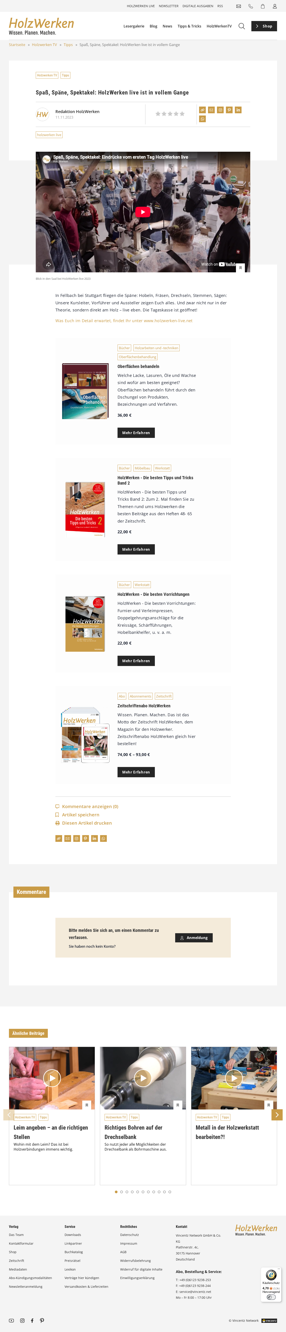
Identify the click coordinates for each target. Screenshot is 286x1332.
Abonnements (140, 696)
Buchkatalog (74, 1252)
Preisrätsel (72, 1260)
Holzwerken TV (44, 44)
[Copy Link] (202, 110)
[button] (121, 1192)
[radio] (158, 114)
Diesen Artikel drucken (87, 823)
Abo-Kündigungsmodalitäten (30, 1278)
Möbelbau (142, 468)
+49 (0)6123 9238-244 (195, 1286)
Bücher (124, 348)
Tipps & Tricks (189, 26)
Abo (122, 696)
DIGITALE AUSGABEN (198, 6)
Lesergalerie (134, 26)
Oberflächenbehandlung (137, 357)
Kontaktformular (21, 1243)
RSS (220, 6)
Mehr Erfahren (136, 432)
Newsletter (169, 6)
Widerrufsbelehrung (135, 1260)
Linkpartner (73, 1243)
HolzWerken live (141, 6)
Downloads (73, 1235)
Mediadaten (18, 1269)
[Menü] (279, 1270)
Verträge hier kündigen (82, 1278)
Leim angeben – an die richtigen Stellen (51, 1132)
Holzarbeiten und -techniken (156, 348)
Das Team (16, 1235)
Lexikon (70, 1269)
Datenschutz (129, 1235)
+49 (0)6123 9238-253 (195, 1280)
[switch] (271, 1297)
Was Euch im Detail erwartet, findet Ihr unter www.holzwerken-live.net (124, 320)
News (167, 26)
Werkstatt (162, 468)
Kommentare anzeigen (90, 806)
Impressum (128, 1243)
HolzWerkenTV (219, 26)
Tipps (68, 44)
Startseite (17, 44)
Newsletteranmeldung (25, 1286)
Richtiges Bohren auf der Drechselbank (133, 1132)
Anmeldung (197, 937)
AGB (123, 1252)
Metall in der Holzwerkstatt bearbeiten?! (227, 1132)
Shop (267, 26)
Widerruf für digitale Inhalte (141, 1269)
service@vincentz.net (195, 1292)
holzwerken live (49, 134)
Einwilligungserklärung (137, 1278)
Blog (153, 26)
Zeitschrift (164, 696)
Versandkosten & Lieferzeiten (86, 1286)
